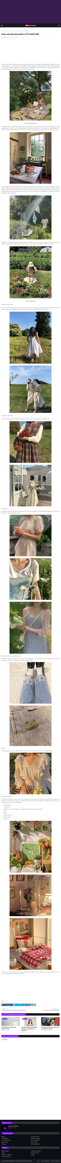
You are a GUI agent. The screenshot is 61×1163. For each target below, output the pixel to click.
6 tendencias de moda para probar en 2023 (8, 1027)
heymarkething (6, 37)
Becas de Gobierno (35, 1140)
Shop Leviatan (34, 1142)
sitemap (3, 1152)
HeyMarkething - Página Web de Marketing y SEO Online (20, 1161)
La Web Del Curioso (5, 1140)
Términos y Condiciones (6, 1154)
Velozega (3, 1144)
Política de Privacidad (35, 1151)
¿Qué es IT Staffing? (13, 1126)
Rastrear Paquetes (35, 1144)
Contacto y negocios (55, 1161)
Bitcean (3, 1136)
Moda (10, 31)
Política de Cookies (35, 1152)
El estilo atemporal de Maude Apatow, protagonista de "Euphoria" (29, 1028)
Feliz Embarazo (4, 1138)
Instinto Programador (35, 1138)
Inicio (38, 1161)
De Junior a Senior (35, 1136)
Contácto (33, 1154)
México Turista (4, 1142)
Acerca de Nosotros (5, 1156)
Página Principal (4, 31)
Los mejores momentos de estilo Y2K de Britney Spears (50, 1027)
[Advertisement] (30, 11)
